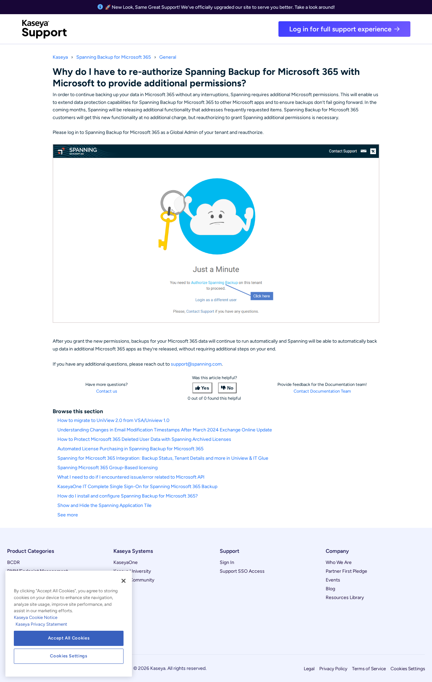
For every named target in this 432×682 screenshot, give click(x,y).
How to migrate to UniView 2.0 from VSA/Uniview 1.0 (113, 420)
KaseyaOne (125, 562)
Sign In (227, 562)
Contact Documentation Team (322, 391)
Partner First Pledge (346, 571)
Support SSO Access (242, 571)
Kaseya (60, 57)
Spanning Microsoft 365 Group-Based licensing (107, 468)
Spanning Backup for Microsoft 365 (113, 57)
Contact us (106, 391)
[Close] (123, 580)
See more (67, 515)
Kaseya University (132, 571)
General (167, 57)
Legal (309, 668)
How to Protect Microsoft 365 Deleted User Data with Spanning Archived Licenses (144, 439)
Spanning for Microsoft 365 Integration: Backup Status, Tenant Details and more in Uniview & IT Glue (162, 458)
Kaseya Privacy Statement (41, 624)
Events (333, 580)
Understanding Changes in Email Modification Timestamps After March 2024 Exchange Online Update (164, 430)
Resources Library (345, 597)
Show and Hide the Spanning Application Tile (104, 505)
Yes (205, 388)
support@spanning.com (196, 364)
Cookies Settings (407, 668)
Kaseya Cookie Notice (35, 617)
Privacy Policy (333, 668)
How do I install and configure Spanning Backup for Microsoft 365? (127, 496)
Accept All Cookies (69, 638)
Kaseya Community (133, 580)
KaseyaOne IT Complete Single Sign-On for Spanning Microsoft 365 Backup (137, 486)
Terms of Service (369, 668)
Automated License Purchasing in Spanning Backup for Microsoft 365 (130, 449)
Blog (330, 589)
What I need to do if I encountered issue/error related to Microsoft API (131, 477)
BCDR (13, 562)
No (230, 388)
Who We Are (339, 562)
